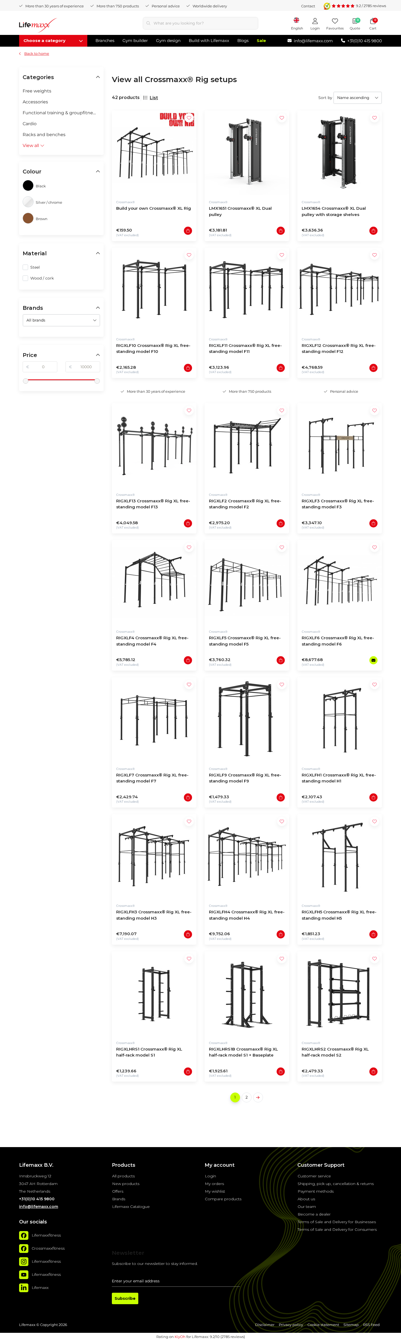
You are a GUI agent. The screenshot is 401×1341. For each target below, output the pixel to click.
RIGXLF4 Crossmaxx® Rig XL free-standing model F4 (152, 641)
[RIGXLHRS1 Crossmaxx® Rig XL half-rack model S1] (154, 993)
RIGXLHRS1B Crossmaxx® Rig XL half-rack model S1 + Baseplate (243, 1052)
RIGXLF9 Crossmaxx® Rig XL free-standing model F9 (245, 778)
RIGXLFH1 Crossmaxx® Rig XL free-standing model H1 (339, 778)
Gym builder (135, 40)
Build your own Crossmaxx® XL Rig (153, 208)
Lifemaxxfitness (46, 1235)
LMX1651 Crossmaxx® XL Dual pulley (240, 211)
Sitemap (351, 1325)
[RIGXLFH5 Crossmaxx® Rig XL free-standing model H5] (339, 856)
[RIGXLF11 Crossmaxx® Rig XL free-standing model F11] (247, 290)
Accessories (35, 101)
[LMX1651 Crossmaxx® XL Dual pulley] (247, 152)
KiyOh (180, 1336)
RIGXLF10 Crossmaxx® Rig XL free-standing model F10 (153, 348)
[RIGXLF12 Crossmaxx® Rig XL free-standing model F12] (339, 290)
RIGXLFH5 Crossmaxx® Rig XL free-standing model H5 (339, 915)
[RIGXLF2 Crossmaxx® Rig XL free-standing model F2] (247, 445)
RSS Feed (371, 1325)
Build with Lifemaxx (209, 40)
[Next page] (258, 1097)
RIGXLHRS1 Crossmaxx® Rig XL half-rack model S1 (149, 1052)
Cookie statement (323, 1325)
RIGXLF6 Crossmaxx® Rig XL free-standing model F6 (338, 641)
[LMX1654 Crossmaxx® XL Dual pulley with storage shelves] (339, 152)
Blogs (243, 40)
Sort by (325, 97)
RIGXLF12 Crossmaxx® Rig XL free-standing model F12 (339, 348)
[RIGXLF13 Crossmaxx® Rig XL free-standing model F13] (154, 445)
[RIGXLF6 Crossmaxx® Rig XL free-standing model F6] (339, 582)
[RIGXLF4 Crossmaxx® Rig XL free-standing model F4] (154, 582)
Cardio (30, 123)
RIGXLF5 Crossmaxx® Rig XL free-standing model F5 (245, 641)
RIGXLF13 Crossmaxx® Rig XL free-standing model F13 (153, 504)
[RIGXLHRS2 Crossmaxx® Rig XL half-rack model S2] (339, 993)
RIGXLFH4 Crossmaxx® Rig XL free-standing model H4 (247, 915)
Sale (261, 40)
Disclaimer (264, 1325)
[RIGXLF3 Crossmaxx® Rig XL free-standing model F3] (339, 445)
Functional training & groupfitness (60, 112)
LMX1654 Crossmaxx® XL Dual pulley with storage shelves (334, 211)
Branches (104, 40)
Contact (308, 6)
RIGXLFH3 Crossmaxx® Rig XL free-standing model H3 (153, 915)
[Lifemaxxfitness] (23, 1235)
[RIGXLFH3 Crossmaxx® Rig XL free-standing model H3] (154, 856)
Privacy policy (291, 1325)
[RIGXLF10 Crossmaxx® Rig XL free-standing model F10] (154, 290)
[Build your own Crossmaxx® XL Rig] (154, 152)
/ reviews (371, 6)
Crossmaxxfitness (48, 1248)
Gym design (168, 40)
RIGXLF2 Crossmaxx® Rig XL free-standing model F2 (245, 504)
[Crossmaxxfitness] (23, 1248)
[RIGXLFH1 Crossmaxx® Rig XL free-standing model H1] (339, 719)
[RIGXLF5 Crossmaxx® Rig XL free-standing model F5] (247, 582)
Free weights (37, 91)
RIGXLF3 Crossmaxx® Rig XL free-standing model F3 (338, 504)
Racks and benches (44, 134)
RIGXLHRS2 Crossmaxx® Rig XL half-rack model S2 (335, 1052)
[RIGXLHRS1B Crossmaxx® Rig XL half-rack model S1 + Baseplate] (247, 993)
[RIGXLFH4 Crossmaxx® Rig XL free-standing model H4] (247, 856)
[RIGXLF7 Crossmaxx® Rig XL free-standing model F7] (154, 719)
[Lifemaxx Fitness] (38, 26)
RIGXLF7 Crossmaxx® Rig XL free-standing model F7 (152, 778)
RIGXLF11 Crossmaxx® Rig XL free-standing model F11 (245, 348)
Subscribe (125, 1298)
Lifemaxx (40, 1287)
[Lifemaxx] (23, 1287)
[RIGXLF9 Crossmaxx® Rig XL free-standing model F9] (247, 719)
